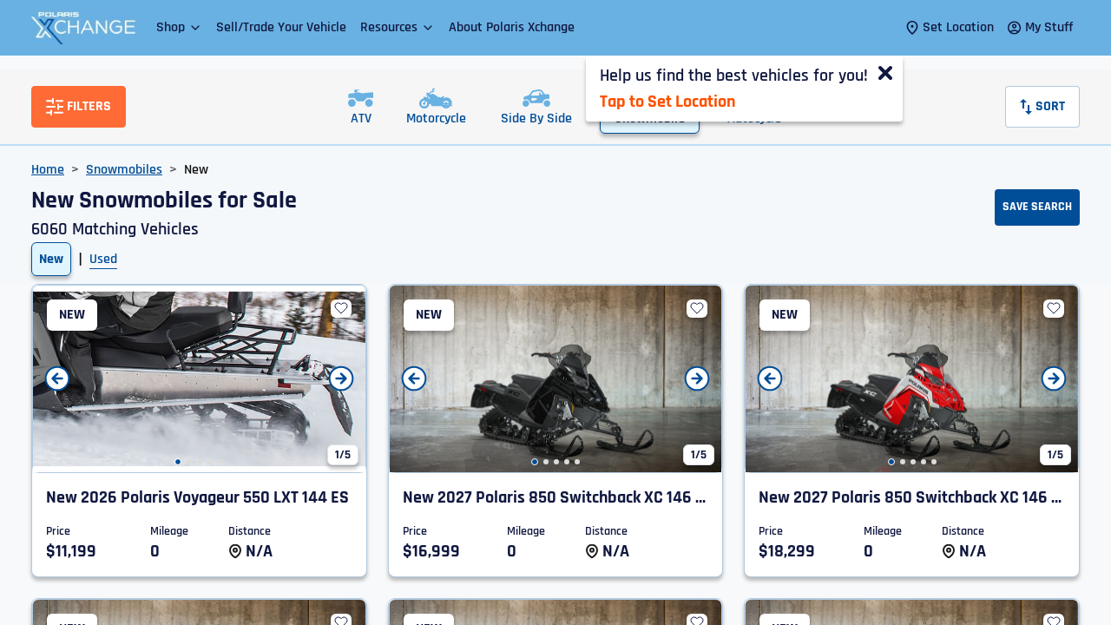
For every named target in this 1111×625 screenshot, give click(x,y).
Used (103, 259)
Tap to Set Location (667, 101)
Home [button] (47, 170)
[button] (179, 27)
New (51, 259)
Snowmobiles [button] (124, 170)
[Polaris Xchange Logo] (83, 28)
